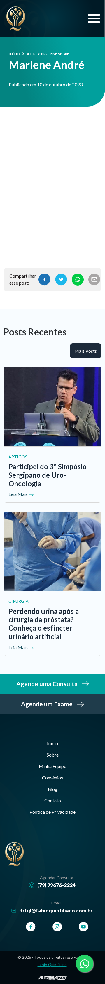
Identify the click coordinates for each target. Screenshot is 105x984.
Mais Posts (85, 351)
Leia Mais (18, 494)
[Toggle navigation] (94, 18)
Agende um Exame (47, 704)
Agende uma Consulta (47, 683)
